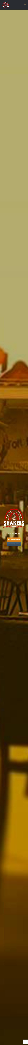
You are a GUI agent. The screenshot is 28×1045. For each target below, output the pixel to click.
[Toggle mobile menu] (25, 4)
